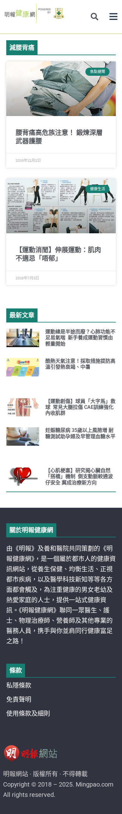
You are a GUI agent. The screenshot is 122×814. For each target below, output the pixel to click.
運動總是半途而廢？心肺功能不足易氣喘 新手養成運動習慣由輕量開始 (80, 337)
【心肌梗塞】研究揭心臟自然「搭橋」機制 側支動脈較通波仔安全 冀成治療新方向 (79, 476)
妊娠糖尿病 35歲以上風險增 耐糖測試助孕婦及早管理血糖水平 (80, 433)
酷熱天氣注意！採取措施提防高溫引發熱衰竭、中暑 (80, 364)
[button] (113, 16)
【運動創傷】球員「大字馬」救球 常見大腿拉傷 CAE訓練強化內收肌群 (80, 407)
